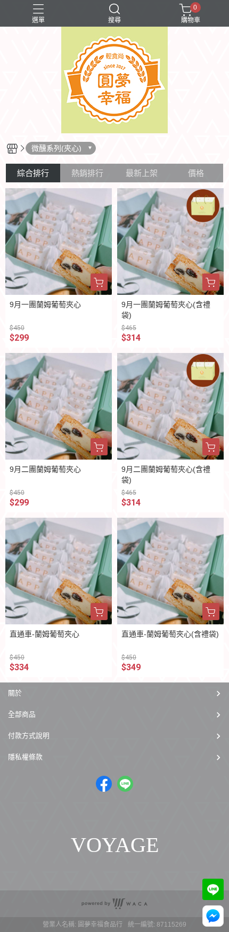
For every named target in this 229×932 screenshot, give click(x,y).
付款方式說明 (29, 736)
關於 (15, 693)
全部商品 (22, 714)
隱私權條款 (25, 757)
